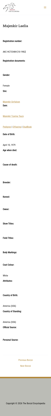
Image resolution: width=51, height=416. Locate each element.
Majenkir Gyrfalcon (11, 102)
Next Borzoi (25, 366)
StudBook (27, 127)
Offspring (17, 127)
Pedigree (7, 127)
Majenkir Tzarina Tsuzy (13, 116)
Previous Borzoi (25, 360)
